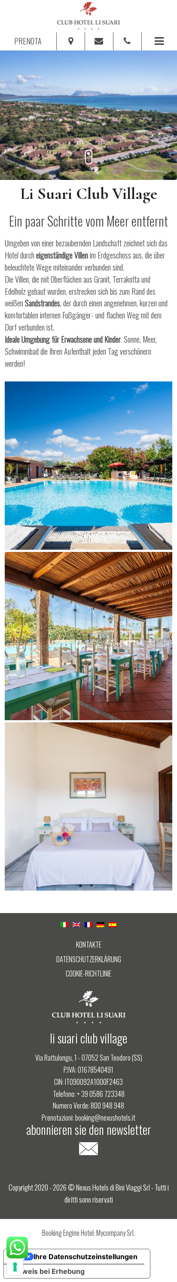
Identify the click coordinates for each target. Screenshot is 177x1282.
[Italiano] (64, 923)
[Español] (112, 923)
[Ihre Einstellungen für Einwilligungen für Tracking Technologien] (15, 1267)
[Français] (88, 923)
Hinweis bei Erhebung (48, 1271)
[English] (76, 923)
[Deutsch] (100, 923)
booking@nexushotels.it (105, 1117)
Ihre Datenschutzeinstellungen (85, 1256)
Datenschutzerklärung (88, 959)
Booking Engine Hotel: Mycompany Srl (88, 1233)
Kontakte (88, 944)
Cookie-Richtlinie (88, 974)
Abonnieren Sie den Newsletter (88, 1131)
